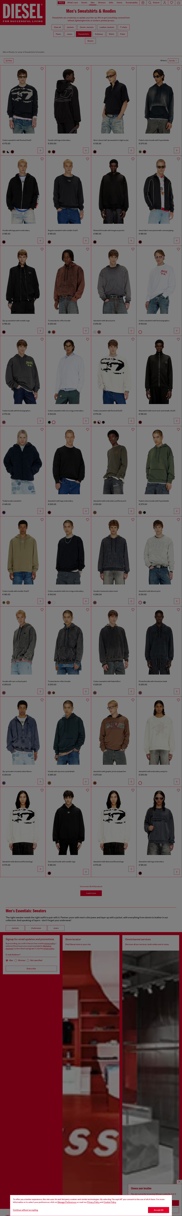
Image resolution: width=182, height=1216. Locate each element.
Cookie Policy (110, 1202)
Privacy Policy (93, 1202)
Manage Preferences (67, 1202)
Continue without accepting (25, 1210)
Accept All (158, 1210)
